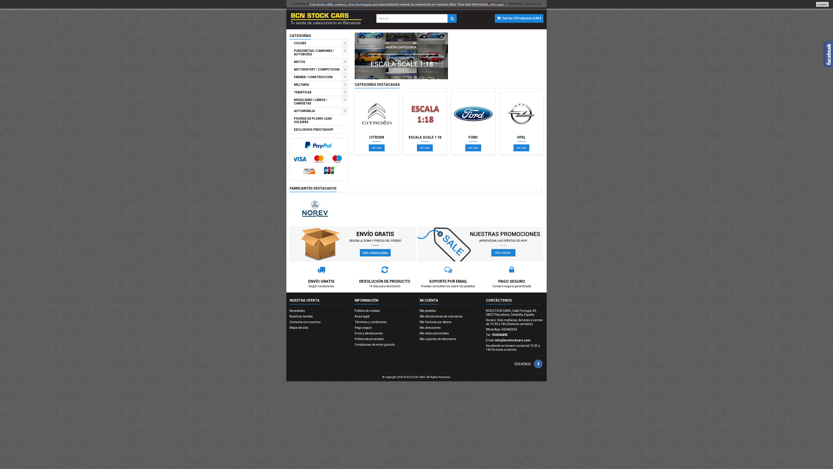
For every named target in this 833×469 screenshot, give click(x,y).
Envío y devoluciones (369, 333)
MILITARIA (301, 84)
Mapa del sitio (299, 327)
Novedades (297, 310)
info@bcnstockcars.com (513, 340)
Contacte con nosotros (305, 322)
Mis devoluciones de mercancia (441, 316)
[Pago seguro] (319, 159)
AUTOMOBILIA (304, 111)
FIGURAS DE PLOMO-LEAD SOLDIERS (313, 120)
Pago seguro (363, 327)
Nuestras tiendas (301, 316)
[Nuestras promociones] (480, 243)
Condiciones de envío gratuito (375, 344)
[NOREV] (315, 208)
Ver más (377, 147)
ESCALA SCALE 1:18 (425, 137)
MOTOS (299, 62)
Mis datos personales (434, 333)
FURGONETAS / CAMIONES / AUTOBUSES (314, 52)
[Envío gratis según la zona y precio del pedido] (352, 243)
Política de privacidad (369, 339)
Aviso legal (362, 316)
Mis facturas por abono (435, 322)
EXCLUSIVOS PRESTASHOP (313, 129)
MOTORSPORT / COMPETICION (316, 69)
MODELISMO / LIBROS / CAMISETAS (310, 101)
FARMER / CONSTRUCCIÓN (313, 77)
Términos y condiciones (371, 322)
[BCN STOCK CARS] (330, 18)
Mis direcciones (430, 327)
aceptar (822, 4)
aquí (501, 4)
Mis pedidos (428, 310)
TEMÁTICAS (303, 92)
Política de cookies (367, 310)
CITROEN (376, 137)
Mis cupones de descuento (438, 339)
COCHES (300, 43)
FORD (473, 137)
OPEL (521, 137)
